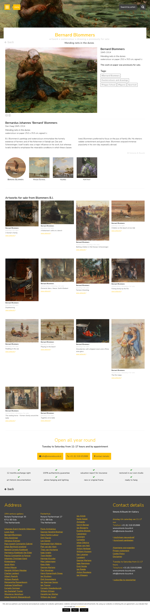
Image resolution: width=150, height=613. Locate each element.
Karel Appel (82, 519)
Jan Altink (81, 516)
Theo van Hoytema (49, 549)
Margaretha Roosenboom (15, 582)
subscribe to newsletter (124, 580)
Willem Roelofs (11, 579)
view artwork (10, 235)
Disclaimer (117, 556)
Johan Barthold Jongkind (15, 546)
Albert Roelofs (11, 576)
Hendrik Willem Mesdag (15, 570)
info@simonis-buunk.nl (123, 531)
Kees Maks (45, 564)
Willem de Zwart (48, 597)
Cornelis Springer (12, 588)
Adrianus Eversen (12, 540)
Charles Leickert (11, 573)
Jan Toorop (45, 585)
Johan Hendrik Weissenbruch (17, 597)
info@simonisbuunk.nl (51, 456)
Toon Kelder (46, 555)
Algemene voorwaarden (124, 547)
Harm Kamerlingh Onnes (52, 573)
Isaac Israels (46, 552)
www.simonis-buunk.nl (123, 528)
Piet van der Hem (48, 546)
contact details (102, 456)
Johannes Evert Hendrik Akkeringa (19, 529)
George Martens (48, 567)
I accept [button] (84, 610)
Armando (81, 522)
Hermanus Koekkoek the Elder (18, 552)
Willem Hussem (84, 551)
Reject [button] (75, 610)
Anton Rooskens (84, 572)
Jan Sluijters (46, 576)
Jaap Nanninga (83, 563)
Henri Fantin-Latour (49, 535)
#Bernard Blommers (110, 75)
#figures (122, 84)
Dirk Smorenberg (48, 579)
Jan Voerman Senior (49, 582)
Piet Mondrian (47, 570)
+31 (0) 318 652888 (78, 456)
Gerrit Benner (83, 525)
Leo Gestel (45, 540)
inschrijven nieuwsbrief (123, 537)
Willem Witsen (47, 591)
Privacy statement (121, 550)
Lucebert (81, 557)
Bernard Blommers (13, 535)
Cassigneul (81, 533)
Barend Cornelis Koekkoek (16, 549)
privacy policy (81, 606)
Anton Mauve (10, 567)
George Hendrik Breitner (52, 532)
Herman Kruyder (48, 558)
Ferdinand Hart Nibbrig (51, 543)
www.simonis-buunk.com (124, 570)
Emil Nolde (82, 566)
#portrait (132, 84)
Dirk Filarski (46, 537)
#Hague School (108, 84)
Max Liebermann (48, 561)
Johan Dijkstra (83, 542)
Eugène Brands (83, 530)
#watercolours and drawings (114, 80)
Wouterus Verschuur (13, 594)
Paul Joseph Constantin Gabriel (18, 543)
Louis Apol (9, 532)
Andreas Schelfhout (13, 585)
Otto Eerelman (11, 537)
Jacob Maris (9, 564)
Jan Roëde (81, 569)
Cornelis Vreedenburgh (51, 588)
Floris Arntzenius (48, 529)
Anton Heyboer (84, 548)
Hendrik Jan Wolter (49, 594)
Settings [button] (66, 610)
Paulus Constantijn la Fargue (17, 555)
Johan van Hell (83, 545)
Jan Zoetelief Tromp (13, 591)
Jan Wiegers (82, 575)
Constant (81, 536)
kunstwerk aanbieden (123, 540)
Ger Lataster (82, 554)
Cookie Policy (119, 553)
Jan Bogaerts (82, 527)
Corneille (81, 539)
